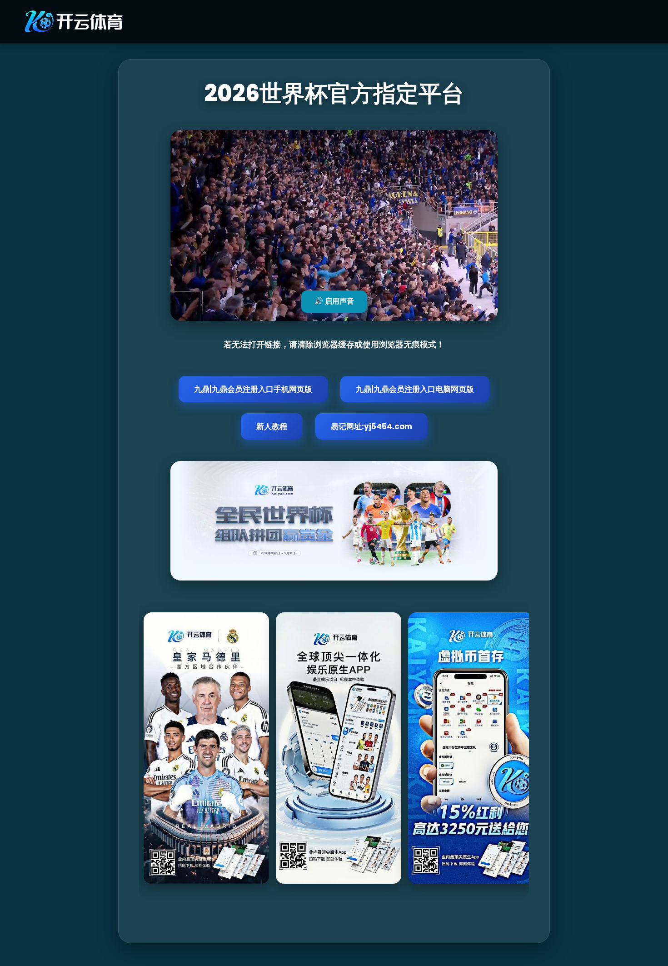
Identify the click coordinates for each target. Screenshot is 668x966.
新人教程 (271, 426)
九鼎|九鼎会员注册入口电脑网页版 (415, 389)
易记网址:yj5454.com (371, 426)
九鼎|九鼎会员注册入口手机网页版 (253, 389)
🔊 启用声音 (334, 301)
